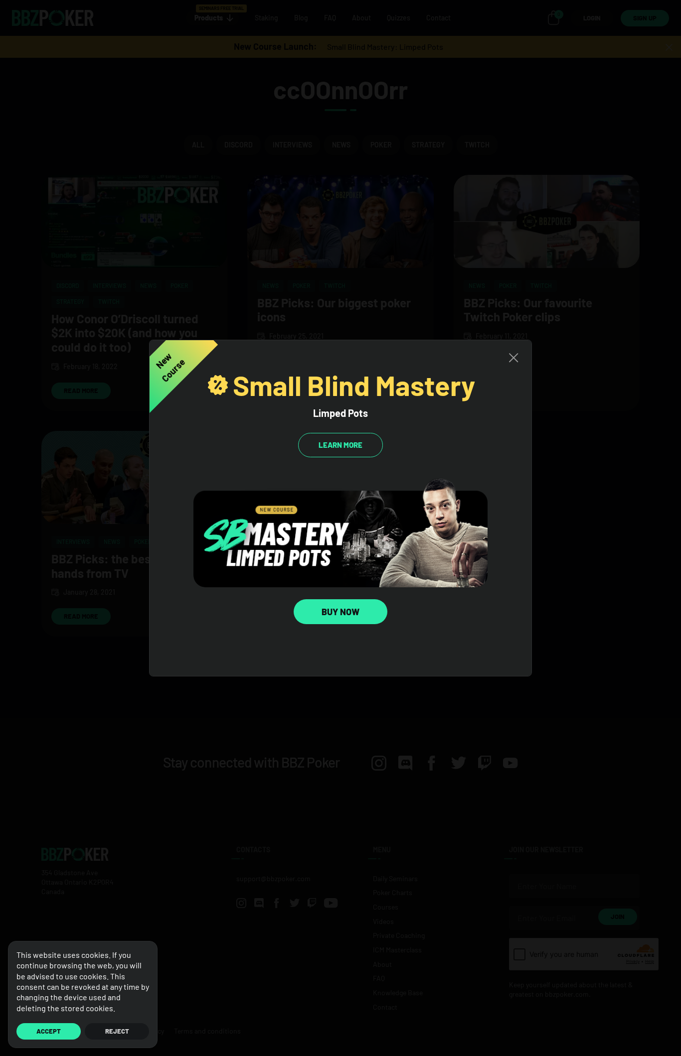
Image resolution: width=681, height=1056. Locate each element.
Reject (117, 1031)
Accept (48, 1031)
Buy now (340, 611)
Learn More (340, 444)
